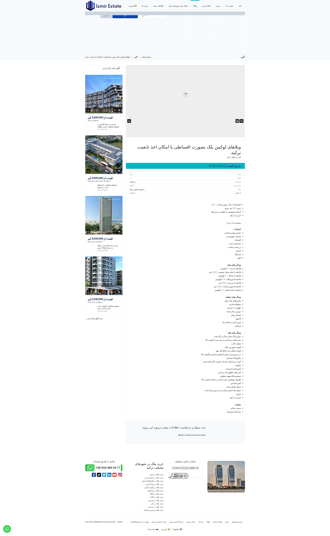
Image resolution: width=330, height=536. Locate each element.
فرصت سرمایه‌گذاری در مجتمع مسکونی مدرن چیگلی (108, 125)
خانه (240, 6)
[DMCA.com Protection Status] (196, 478)
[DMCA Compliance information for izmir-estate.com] (178, 478)
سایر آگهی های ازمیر (94, 318)
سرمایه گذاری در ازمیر (176, 522)
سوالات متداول (217, 522)
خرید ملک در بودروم (155, 500)
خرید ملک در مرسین (155, 507)
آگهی (136, 57)
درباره (218, 6)
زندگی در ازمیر (190, 522)
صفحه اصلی (146, 57)
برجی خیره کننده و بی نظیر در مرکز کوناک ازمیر (107, 246)
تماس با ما (229, 6)
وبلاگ (195, 6)
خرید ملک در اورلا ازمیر (154, 484)
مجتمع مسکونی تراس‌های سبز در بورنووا (107, 186)
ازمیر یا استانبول (237, 522)
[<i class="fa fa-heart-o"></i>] (242, 121)
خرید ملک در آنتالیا (156, 494)
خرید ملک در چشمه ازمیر (154, 477)
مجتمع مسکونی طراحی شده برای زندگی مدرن (108, 307)
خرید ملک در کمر (157, 503)
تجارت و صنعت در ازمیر (159, 522)
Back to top (111, 522)
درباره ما (145, 6)
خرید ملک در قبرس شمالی (153, 510)
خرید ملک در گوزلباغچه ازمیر (152, 481)
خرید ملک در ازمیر (156, 474)
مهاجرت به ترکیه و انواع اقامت (139, 522)
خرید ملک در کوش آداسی (153, 487)
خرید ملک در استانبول (155, 490)
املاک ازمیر (206, 6)
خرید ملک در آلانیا (157, 497)
